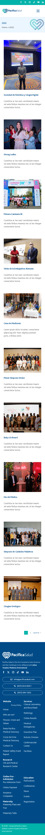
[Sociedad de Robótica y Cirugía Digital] (22, 65)
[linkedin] (43, 2)
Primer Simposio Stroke (14, 378)
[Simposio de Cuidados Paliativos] (22, 534)
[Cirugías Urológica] (22, 588)
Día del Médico (10, 497)
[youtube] (38, 2)
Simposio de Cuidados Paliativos (18, 551)
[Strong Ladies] (22, 134)
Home (4, 27)
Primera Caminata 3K (13, 214)
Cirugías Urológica (12, 606)
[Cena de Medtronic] (22, 305)
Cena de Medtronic (12, 323)
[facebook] (21, 2)
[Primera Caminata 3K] (22, 194)
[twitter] (25, 2)
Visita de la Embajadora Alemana (19, 268)
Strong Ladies (10, 154)
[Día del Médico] (22, 477)
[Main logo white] (17, 653)
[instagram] (30, 2)
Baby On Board (11, 437)
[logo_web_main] (12, 10)
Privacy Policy (16, 705)
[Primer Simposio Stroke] (22, 360)
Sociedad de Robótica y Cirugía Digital (21, 95)
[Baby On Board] (22, 417)
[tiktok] (34, 2)
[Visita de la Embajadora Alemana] (22, 251)
